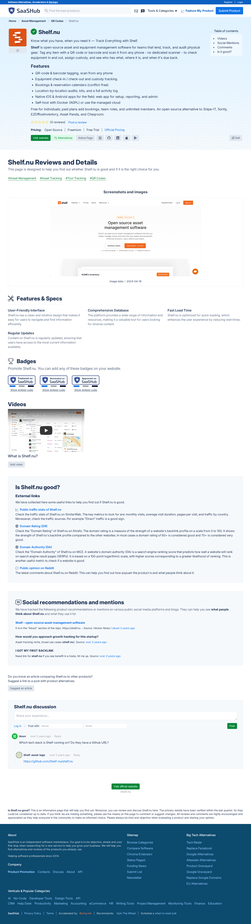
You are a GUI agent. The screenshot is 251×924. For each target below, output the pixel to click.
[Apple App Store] (126, 138)
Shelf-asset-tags (34, 754)
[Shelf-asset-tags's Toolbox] (19, 755)
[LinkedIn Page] (117, 138)
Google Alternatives (200, 854)
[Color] (12, 386)
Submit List (134, 872)
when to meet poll (165, 913)
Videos (222, 38)
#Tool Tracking (76, 178)
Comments (224, 47)
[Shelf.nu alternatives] (17, 37)
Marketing (61, 903)
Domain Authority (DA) (36, 547)
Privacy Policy (32, 913)
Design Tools (64, 898)
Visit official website (125, 786)
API (80, 872)
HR (111, 903)
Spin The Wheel (126, 913)
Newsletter (134, 878)
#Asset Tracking (51, 178)
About (71, 872)
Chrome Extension (139, 854)
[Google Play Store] (135, 138)
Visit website (40, 137)
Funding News (136, 866)
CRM (11, 903)
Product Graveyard (200, 866)
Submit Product (229, 11)
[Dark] (31, 386)
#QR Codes (97, 178)
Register (228, 2)
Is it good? (224, 52)
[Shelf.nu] (125, 237)
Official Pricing (115, 130)
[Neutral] (22, 386)
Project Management (151, 903)
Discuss (58, 872)
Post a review (77, 122)
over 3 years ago (96, 642)
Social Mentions (228, 43)
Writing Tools (125, 903)
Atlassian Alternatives (201, 860)
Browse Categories (140, 842)
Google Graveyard (199, 872)
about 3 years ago (123, 628)
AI (9, 898)
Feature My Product (199, 11)
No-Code (20, 898)
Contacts (44, 872)
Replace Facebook (199, 848)
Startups (53, 2)
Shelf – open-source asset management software (50, 622)
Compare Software (140, 848)
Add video (16, 464)
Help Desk (24, 903)
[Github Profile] (109, 138)
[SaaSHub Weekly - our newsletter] (136, 10)
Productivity (43, 903)
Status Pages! (136, 860)
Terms (50, 913)
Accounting (78, 903)
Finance (199, 903)
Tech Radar (194, 842)
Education (215, 903)
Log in (18, 725)
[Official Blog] (100, 138)
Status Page (85, 137)
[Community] (142, 10)
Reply (57, 736)
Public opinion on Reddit (37, 568)
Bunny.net (86, 913)
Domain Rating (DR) (33, 526)
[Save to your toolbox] (17, 50)
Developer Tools (40, 898)
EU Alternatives (197, 883)
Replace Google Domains (204, 878)
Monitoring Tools (179, 903)
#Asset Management (22, 178)
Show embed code (21, 389)
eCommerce (97, 903)
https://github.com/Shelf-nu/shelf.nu (48, 761)
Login (240, 2)
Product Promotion (21, 872)
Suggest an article (21, 688)
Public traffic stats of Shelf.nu (40, 509)
